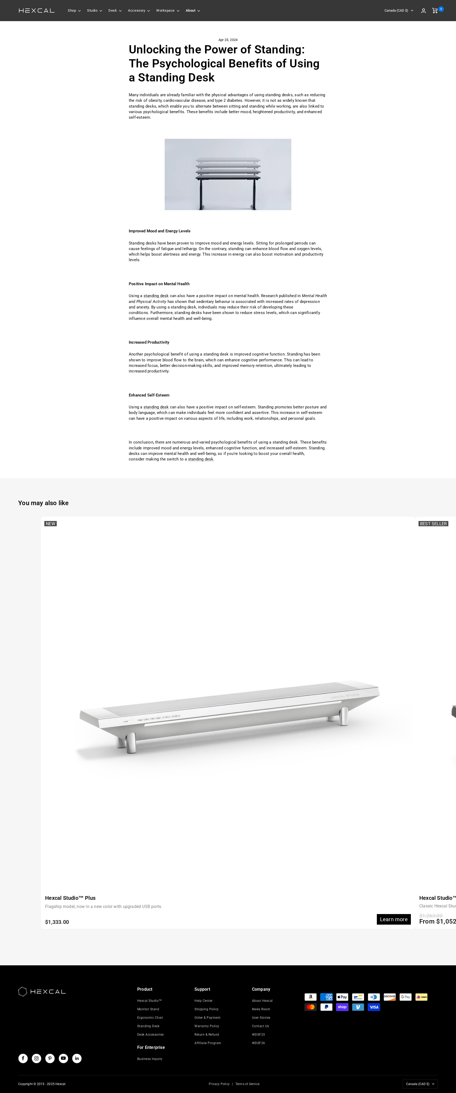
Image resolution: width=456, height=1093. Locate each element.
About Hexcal (262, 1001)
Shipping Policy (206, 1009)
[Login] (423, 10)
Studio (92, 10)
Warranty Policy (206, 1026)
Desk (112, 10)
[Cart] (435, 10)
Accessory (136, 10)
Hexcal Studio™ (149, 1001)
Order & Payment (207, 1018)
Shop (72, 10)
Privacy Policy (219, 1084)
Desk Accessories (150, 1034)
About (191, 10)
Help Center (203, 1001)
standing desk (156, 295)
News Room (261, 1009)
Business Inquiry (150, 1059)
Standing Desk (148, 1026)
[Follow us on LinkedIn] (77, 1058)
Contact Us (260, 1026)
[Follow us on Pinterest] (50, 1058)
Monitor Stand (148, 1009)
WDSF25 (258, 1034)
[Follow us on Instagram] (36, 1058)
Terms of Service (247, 1084)
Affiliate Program (207, 1043)
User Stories (261, 1018)
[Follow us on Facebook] (23, 1058)
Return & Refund (206, 1034)
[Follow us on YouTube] (63, 1058)
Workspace (165, 10)
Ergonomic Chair (150, 1018)
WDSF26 (258, 1043)
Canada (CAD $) (396, 10)
